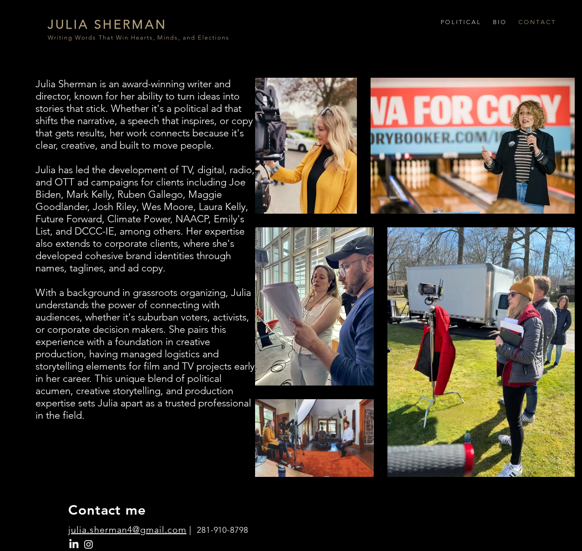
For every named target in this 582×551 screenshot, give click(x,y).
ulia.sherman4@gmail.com (128, 529)
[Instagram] (88, 544)
